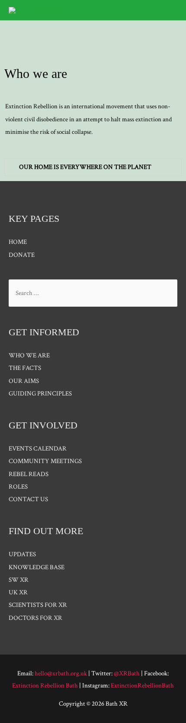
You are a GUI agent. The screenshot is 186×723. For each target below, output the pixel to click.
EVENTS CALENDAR (38, 448)
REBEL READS (28, 474)
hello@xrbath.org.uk (61, 673)
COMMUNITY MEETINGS (45, 461)
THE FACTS (25, 368)
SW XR (19, 580)
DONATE (22, 255)
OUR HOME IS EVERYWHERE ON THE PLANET (85, 167)
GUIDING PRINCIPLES (40, 393)
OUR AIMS (24, 381)
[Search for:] (93, 293)
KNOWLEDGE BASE (36, 567)
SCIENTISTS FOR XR (38, 605)
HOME (18, 242)
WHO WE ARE (29, 355)
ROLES (18, 487)
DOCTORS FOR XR (35, 618)
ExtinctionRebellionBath (142, 685)
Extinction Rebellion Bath (45, 685)
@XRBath (127, 673)
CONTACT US (28, 499)
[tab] (93, 167)
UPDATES (22, 554)
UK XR (18, 592)
